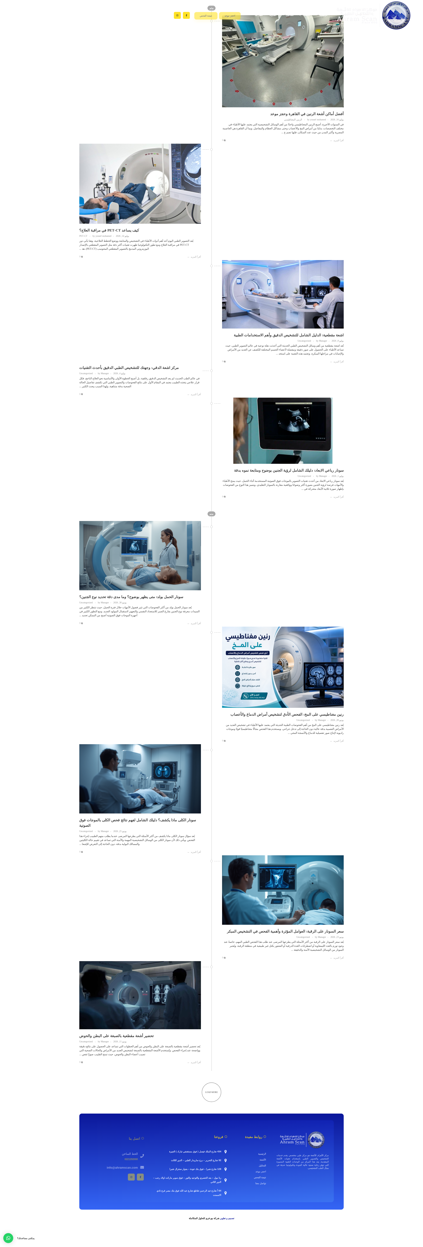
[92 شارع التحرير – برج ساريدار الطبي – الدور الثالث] (225, 1160)
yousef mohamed (316, 119)
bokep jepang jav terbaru (326, 1233)
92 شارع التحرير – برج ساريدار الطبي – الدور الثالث (196, 1159)
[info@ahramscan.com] (142, 1165)
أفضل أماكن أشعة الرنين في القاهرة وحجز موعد (307, 114)
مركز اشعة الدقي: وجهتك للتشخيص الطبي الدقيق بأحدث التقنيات (129, 368)
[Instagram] (177, 15)
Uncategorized (304, 340)
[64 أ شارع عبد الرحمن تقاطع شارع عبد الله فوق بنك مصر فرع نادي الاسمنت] (225, 1192)
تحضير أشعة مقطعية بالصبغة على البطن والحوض (116, 1036)
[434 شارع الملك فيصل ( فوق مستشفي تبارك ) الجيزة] (225, 1151)
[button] (8, 1238)
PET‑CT (83, 236)
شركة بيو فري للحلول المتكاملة (204, 1218)
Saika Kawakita (359, 1233)
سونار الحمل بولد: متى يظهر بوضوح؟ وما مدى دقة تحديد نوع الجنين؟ (131, 597)
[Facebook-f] (186, 15)
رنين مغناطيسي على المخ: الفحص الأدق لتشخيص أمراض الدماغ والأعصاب (287, 714)
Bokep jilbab (282, 1233)
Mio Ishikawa (375, 1233)
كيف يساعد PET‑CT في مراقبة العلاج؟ (109, 230)
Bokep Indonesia (240, 1233)
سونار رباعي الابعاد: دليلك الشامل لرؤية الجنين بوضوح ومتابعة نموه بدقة (289, 470)
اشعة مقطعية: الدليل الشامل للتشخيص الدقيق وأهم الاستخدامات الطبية (289, 335)
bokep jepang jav (414, 1233)
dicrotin (400, 1233)
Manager (321, 340)
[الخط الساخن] (142, 1153)
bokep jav (307, 1233)
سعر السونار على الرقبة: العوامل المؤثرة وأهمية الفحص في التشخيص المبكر (285, 931)
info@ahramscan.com (122, 1165)
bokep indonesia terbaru (262, 1233)
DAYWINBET (398, 1237)
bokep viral (295, 1233)
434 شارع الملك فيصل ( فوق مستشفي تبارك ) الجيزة (195, 1151)
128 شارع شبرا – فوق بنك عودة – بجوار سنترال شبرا (195, 1168)
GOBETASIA (352, 1241)
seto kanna (344, 1233)
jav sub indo (389, 1233)
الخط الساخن (130, 1151)
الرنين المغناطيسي (293, 119)
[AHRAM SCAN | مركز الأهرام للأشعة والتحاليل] (302, 1139)
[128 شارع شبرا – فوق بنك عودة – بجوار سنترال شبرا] (225, 1169)
